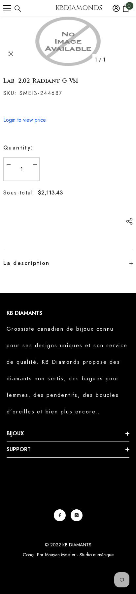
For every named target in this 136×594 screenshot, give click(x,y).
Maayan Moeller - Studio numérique (79, 554)
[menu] (7, 8)
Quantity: (18, 147)
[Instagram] (77, 515)
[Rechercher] (18, 9)
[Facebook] (60, 515)
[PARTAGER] (128, 221)
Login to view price (24, 120)
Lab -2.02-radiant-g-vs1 (40, 81)
